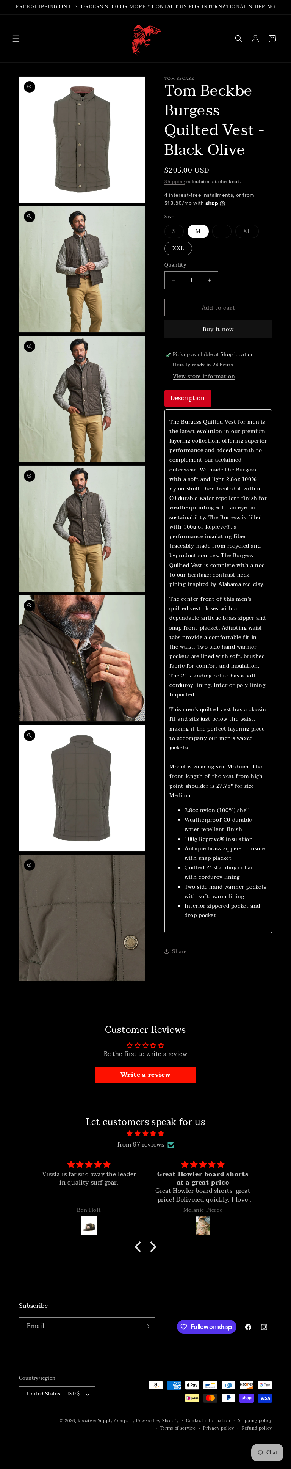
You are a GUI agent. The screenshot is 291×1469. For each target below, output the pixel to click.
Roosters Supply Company (106, 1421)
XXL (178, 248)
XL (251, 232)
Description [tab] (188, 398)
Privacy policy (218, 1428)
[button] (16, 38)
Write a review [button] (145, 1075)
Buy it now (218, 329)
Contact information (208, 1420)
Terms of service (178, 1428)
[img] (145, 1133)
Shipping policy (255, 1420)
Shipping (174, 181)
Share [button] (179, 951)
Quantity (175, 265)
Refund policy (257, 1428)
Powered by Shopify (157, 1421)
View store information (204, 376)
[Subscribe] (146, 1326)
